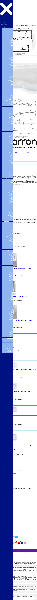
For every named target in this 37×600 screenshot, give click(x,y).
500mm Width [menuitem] (12, 294)
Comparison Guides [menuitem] (9, 351)
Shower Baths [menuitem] (12, 137)
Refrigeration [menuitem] (9, 80)
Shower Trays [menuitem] (9, 161)
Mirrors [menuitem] (8, 228)
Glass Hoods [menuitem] (12, 59)
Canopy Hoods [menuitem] (12, 56)
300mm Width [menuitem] (12, 292)
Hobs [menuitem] (8, 35)
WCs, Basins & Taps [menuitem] (6, 178)
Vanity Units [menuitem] (9, 222)
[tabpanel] (18, 574)
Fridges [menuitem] (12, 81)
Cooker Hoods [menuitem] (9, 54)
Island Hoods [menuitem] (12, 62)
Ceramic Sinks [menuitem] (12, 115)
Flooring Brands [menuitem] (9, 255)
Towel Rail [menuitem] (8, 291)
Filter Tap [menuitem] (12, 123)
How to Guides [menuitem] (9, 347)
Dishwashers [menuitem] (12, 101)
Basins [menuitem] (8, 192)
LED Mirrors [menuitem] (12, 230)
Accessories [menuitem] (12, 121)
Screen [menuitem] (11, 144)
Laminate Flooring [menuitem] (9, 261)
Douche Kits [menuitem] (9, 215)
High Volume (29, 152)
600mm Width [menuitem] (12, 295)
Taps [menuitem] (8, 122)
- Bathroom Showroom (4, 22)
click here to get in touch (14, 164)
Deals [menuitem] (4, 337)
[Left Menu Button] (6, 17)
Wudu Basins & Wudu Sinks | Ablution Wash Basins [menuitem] (12, 202)
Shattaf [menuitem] (11, 220)
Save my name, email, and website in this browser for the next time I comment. (14, 246)
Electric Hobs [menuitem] (12, 44)
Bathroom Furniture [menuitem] (6, 221)
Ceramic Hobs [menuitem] (12, 45)
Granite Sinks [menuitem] (12, 114)
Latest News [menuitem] (9, 350)
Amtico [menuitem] (12, 258)
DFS (15, 152)
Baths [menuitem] (8, 132)
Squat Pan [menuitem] (12, 191)
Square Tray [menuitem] (12, 162)
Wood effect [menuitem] (12, 252)
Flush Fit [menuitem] (12, 73)
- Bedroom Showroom (4, 24)
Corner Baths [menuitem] (12, 138)
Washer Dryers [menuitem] (12, 104)
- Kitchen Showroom (3, 20)
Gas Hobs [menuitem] (12, 36)
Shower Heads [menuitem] (12, 177)
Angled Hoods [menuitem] (12, 55)
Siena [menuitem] (11, 260)
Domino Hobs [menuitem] (12, 46)
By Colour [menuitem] (8, 308)
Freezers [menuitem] (12, 82)
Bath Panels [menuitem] (12, 143)
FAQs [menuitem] (8, 346)
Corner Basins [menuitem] (12, 196)
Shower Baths (13, 25)
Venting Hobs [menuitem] (12, 39)
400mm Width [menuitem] (12, 293)
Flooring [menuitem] (5, 249)
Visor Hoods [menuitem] (12, 65)
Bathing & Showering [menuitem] (7, 131)
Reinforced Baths (18, 152)
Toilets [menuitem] (8, 179)
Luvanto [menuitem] (12, 259)
